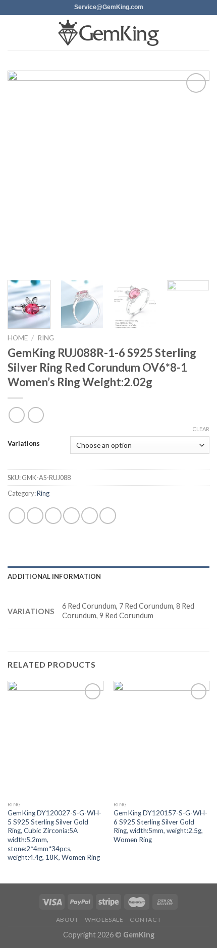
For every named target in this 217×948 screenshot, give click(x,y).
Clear (200, 429)
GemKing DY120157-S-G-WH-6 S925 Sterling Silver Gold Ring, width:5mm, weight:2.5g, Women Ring (160, 826)
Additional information (54, 576)
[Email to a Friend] (71, 515)
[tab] (108, 576)
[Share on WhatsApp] (17, 515)
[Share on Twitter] (53, 515)
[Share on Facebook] (35, 515)
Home (18, 338)
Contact (145, 919)
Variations (24, 443)
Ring (45, 338)
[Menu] (14, 32)
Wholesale (104, 919)
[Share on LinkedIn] (107, 515)
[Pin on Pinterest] (89, 515)
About (67, 919)
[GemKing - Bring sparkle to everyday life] (108, 33)
